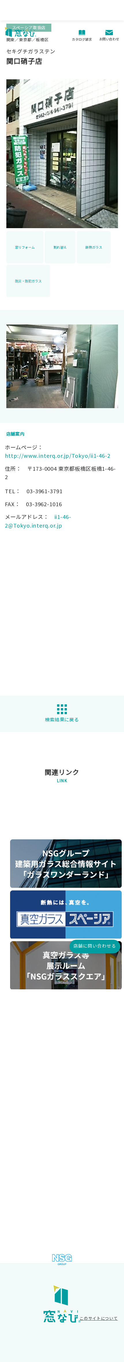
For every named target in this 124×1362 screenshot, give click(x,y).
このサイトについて (99, 1318)
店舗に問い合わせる (95, 946)
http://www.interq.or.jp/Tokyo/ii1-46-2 (57, 455)
